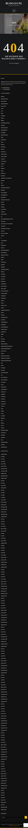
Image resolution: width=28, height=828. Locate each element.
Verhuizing (3, 401)
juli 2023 (2, 490)
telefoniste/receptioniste (6, 360)
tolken (2, 365)
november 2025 (4, 471)
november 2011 (4, 780)
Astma (2, 108)
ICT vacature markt (15, 825)
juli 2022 (2, 519)
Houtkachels (3, 209)
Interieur (3, 231)
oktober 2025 (3, 473)
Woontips (3, 435)
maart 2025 (3, 485)
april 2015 (3, 682)
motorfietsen (3, 283)
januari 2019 (3, 583)
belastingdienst (4, 130)
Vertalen (2, 406)
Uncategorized (4, 389)
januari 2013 (3, 747)
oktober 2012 (3, 754)
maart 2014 (3, 713)
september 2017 (4, 622)
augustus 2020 (4, 543)
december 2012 (4, 749)
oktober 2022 (3, 511)
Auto (2, 110)
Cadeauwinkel (4, 154)
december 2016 (4, 636)
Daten (2, 166)
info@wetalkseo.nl (6, 87)
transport (3, 370)
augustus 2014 (4, 701)
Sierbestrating (4, 329)
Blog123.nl (14, 3)
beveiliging (3, 132)
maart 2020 (3, 555)
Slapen (2, 334)
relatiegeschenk (4, 322)
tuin (2, 375)
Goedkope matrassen (5, 199)
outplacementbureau (5, 310)
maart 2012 (3, 771)
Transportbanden (4, 372)
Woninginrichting (4, 430)
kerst (2, 243)
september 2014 (4, 699)
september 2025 (4, 475)
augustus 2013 (4, 730)
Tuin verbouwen (4, 379)
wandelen (3, 415)
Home (12, 25)
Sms (2, 336)
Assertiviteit (3, 106)
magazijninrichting (5, 269)
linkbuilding (3, 262)
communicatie (4, 156)
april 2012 (3, 768)
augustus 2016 (4, 646)
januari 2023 (3, 504)
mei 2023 (2, 495)
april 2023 (3, 497)
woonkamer (3, 432)
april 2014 (3, 711)
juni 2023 (3, 492)
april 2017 (3, 629)
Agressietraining (4, 98)
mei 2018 (2, 603)
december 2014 (4, 691)
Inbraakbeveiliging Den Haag (7, 219)
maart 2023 (3, 499)
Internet (2, 235)
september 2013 (4, 727)
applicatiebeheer (4, 103)
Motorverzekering (4, 291)
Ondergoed (3, 295)
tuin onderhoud (4, 377)
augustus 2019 (4, 567)
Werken (2, 423)
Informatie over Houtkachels (7, 223)
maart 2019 (3, 579)
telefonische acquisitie (5, 358)
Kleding (2, 257)
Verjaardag (3, 403)
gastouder (3, 190)
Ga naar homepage (14, 63)
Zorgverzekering (4, 442)
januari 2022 (3, 531)
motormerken (4, 286)
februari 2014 (3, 716)
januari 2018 (3, 612)
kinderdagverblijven (5, 250)
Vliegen (2, 411)
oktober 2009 (3, 809)
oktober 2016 (3, 641)
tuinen (2, 384)
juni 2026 (3, 456)
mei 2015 (2, 679)
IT (1, 238)
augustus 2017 (4, 624)
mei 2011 (2, 795)
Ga (25, 817)
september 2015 (4, 670)
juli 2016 (2, 648)
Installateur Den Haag (5, 228)
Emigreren (3, 175)
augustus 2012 (4, 759)
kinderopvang (4, 252)
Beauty (2, 118)
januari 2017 (3, 634)
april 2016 (3, 655)
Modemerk (3, 281)
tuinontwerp (3, 387)
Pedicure (2, 315)
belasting (3, 125)
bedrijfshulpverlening (5, 122)
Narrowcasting (4, 293)
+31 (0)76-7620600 (6, 89)
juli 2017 (2, 627)
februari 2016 (3, 660)
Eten (2, 183)
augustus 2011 (4, 788)
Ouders (2, 307)
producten (3, 319)
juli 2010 (2, 804)
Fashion (2, 185)
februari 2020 (3, 557)
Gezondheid (3, 197)
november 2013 (4, 723)
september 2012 (4, 756)
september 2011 (4, 785)
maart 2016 (3, 658)
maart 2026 (3, 463)
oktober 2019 (3, 564)
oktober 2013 (3, 725)
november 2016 (4, 639)
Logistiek (3, 264)
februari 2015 (3, 687)
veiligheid (3, 394)
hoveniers (3, 211)
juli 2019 (2, 569)
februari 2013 (3, 744)
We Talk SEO (15, 824)
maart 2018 (3, 607)
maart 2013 (3, 742)
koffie (2, 259)
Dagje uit (3, 163)
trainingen (3, 367)
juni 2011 (3, 792)
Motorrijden (3, 288)
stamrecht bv (3, 351)
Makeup (2, 271)
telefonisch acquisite (5, 355)
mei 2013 (2, 737)
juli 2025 (2, 480)
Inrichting (3, 226)
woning (2, 427)
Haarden (3, 204)
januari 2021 (3, 540)
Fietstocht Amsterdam (5, 187)
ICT (1, 216)
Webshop (3, 418)
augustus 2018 (4, 595)
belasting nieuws (4, 127)
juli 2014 (2, 704)
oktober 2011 (3, 783)
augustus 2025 (4, 478)
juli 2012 (2, 761)
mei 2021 (2, 535)
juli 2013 (2, 732)
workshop (3, 437)
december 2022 (4, 507)
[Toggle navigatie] (14, 10)
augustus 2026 (4, 454)
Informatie (3, 221)
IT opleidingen (4, 240)
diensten (2, 168)
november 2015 (4, 665)
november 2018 (4, 588)
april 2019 (3, 576)
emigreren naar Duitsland (6, 178)
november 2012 (4, 752)
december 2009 (4, 807)
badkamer (3, 115)
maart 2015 (3, 684)
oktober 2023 (3, 487)
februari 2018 (3, 610)
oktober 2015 (3, 668)
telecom (2, 353)
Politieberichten (4, 317)
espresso (2, 180)
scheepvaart (3, 324)
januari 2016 (3, 663)
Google (2, 202)
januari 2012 (3, 776)
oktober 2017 (3, 619)
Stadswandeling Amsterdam (6, 346)
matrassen (3, 276)
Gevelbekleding (4, 194)
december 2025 (4, 468)
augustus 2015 (4, 672)
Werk (2, 420)
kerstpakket (3, 245)
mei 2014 (2, 708)
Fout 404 (16, 25)
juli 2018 (2, 598)
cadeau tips (3, 151)
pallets (2, 312)
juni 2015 (3, 677)
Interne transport (4, 233)
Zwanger (2, 444)
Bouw (2, 142)
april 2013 (3, 740)
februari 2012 (3, 773)
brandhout (3, 146)
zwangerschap (4, 447)
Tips (2, 363)
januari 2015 (3, 689)
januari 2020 (3, 559)
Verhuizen (3, 399)
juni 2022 (3, 521)
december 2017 (4, 615)
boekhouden (3, 139)
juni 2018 (3, 600)
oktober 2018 (3, 591)
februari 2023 (3, 502)
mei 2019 (2, 574)
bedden (2, 120)
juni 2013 (3, 735)
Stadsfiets (3, 341)
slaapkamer (3, 331)
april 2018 (3, 605)
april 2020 (3, 552)
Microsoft (3, 279)
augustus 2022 (4, 516)
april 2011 (3, 797)
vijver (2, 408)
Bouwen (2, 144)
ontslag (2, 300)
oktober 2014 (3, 696)
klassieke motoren (4, 255)
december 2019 (4, 562)
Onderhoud (3, 298)
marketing (3, 274)
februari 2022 (3, 528)
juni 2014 (3, 706)
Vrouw (2, 413)
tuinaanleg (3, 382)
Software (3, 339)
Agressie (2, 96)
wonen (2, 425)
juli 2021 (2, 533)
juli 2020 (2, 545)
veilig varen (3, 391)
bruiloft (2, 149)
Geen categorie (4, 192)
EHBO (2, 171)
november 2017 (4, 617)
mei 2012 (2, 766)
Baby (2, 113)
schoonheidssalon (4, 327)
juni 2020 (3, 547)
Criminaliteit (3, 161)
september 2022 (4, 514)
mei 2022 (2, 523)
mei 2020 (2, 550)
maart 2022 (3, 526)
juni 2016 (3, 651)
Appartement (3, 101)
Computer (3, 158)
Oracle (2, 303)
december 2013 (4, 720)
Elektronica (3, 173)
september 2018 (4, 593)
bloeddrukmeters (4, 135)
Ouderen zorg (3, 305)
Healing (2, 207)
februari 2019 (3, 581)
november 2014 (4, 694)
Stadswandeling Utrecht (6, 348)
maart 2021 (3, 538)
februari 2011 (3, 802)
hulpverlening (4, 214)
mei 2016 (2, 653)
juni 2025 (3, 483)
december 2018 (4, 586)
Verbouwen (3, 396)
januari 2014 (3, 718)
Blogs (2, 137)
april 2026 (3, 461)
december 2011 (4, 778)
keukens (2, 247)
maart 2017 (3, 631)
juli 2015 (2, 675)
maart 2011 (3, 800)
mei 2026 (2, 459)
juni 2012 (3, 764)
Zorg (2, 439)
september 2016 (4, 643)
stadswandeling (4, 343)
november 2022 (4, 509)
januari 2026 (3, 466)
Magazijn (3, 267)
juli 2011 (2, 790)
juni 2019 (3, 571)
